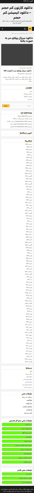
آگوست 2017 (28, 332)
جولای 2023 (29, 178)
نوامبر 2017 (29, 327)
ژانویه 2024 (29, 165)
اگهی (30, 371)
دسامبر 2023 (28, 168)
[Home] (30, 29)
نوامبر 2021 (29, 205)
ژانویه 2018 (29, 322)
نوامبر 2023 (29, 170)
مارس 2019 (29, 285)
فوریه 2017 (29, 348)
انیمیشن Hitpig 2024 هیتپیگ (25, 116)
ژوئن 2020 (29, 250)
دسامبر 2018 (28, 293)
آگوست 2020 (28, 245)
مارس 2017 (29, 346)
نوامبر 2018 (29, 295)
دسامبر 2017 (28, 324)
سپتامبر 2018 (28, 300)
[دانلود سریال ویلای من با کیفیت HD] (17, 55)
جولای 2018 (29, 306)
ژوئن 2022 (29, 189)
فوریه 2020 (29, 261)
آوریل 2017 (29, 343)
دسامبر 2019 (28, 266)
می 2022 (29, 192)
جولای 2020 (29, 247)
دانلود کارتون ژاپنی (27, 384)
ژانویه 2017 (29, 351)
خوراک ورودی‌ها (28, 94)
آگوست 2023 (28, 176)
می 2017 (29, 340)
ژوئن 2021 (29, 218)
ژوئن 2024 (29, 152)
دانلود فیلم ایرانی (27, 379)
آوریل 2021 (29, 224)
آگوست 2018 (28, 303)
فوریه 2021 (29, 229)
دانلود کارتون (28, 382)
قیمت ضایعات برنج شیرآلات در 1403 (22, 118)
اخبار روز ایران (28, 413)
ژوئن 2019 (29, 277)
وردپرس (30, 99)
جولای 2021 (29, 216)
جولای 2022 (29, 186)
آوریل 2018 (29, 314)
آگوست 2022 (28, 184)
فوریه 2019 (29, 287)
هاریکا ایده (29, 410)
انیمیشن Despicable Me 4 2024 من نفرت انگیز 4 (19, 121)
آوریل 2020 (29, 255)
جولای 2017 (29, 335)
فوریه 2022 (29, 200)
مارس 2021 (29, 226)
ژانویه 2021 (29, 231)
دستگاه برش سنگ (27, 397)
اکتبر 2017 (29, 330)
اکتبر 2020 (29, 239)
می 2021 (29, 221)
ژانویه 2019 (29, 290)
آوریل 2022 (29, 194)
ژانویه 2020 (29, 263)
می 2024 (29, 155)
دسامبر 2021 (28, 202)
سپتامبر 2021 (28, 210)
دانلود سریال (29, 67)
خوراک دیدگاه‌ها (28, 96)
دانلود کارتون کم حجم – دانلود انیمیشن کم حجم (17, 12)
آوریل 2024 (29, 157)
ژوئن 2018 (29, 308)
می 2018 (29, 311)
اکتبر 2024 (29, 147)
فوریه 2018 (29, 319)
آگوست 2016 (28, 361)
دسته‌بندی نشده (22, 67)
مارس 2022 (29, 197)
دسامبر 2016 (28, 353)
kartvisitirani (22, 73)
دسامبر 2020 (28, 234)
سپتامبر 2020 (28, 242)
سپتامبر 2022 (28, 181)
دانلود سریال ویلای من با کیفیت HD (18, 71)
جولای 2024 (29, 149)
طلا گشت (29, 400)
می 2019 (29, 279)
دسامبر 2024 (28, 144)
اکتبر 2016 (29, 356)
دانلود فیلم (29, 376)
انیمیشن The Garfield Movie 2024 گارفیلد (21, 126)
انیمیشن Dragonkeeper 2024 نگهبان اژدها (21, 124)
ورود (31, 91)
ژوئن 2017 (29, 338)
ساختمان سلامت (27, 406)
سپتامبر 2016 (28, 359)
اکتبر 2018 (29, 298)
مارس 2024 (29, 160)
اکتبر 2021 (29, 208)
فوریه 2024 (29, 162)
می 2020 (29, 253)
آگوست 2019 (28, 274)
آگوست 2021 (28, 213)
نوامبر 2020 (29, 237)
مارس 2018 (29, 316)
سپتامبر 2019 (28, 271)
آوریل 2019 (29, 282)
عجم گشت (29, 403)
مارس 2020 (29, 258)
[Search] (2, 28)
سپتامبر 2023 (28, 173)
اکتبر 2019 (29, 269)
